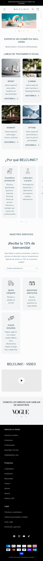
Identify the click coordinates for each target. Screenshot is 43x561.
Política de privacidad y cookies (16, 517)
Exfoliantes (8, 474)
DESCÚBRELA (9, 99)
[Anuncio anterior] (4, 2)
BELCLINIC (17, 557)
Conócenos (8, 440)
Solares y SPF (9, 498)
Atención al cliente (11, 435)
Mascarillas (8, 479)
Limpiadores (9, 469)
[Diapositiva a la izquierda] (16, 221)
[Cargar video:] (21, 381)
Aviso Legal (8, 522)
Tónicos (7, 483)
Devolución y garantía (12, 527)
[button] (4, 9)
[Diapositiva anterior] (15, 30)
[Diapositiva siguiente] (27, 30)
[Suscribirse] (36, 268)
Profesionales (9, 445)
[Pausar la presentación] (38, 30)
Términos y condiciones (13, 512)
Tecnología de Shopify (27, 557)
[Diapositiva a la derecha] (26, 221)
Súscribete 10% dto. (11, 450)
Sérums (7, 488)
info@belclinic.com (11, 455)
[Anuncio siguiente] (38, 2)
